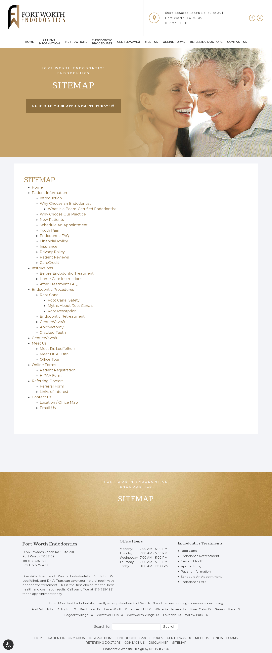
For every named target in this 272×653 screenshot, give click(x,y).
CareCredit (49, 262)
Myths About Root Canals (70, 305)
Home (29, 41)
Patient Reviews (54, 257)
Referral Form (52, 386)
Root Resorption (62, 311)
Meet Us (151, 41)
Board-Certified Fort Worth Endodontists (56, 576)
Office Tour (50, 359)
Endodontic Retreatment (62, 316)
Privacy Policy (52, 252)
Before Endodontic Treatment (67, 273)
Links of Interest (54, 392)
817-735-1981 (176, 23)
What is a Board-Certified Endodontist (82, 209)
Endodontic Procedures (53, 289)
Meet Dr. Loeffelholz (57, 349)
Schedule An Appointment (64, 225)
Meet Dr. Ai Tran (54, 354)
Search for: (102, 627)
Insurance (48, 246)
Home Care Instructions (61, 279)
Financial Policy (54, 241)
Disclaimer (158, 642)
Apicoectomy (52, 327)
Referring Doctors (206, 41)
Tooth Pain (49, 230)
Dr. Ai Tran (55, 581)
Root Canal (50, 295)
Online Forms (174, 41)
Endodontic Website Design (123, 649)
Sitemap (179, 642)
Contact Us (237, 41)
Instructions (76, 41)
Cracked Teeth (53, 332)
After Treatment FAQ (58, 284)
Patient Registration (58, 370)
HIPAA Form (51, 375)
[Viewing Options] (8, 644)
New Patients (52, 219)
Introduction (51, 198)
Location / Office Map (59, 402)
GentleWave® (128, 41)
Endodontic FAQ (54, 236)
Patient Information (49, 193)
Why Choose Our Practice (63, 214)
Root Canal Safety (63, 300)
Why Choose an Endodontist (65, 203)
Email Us (48, 408)
